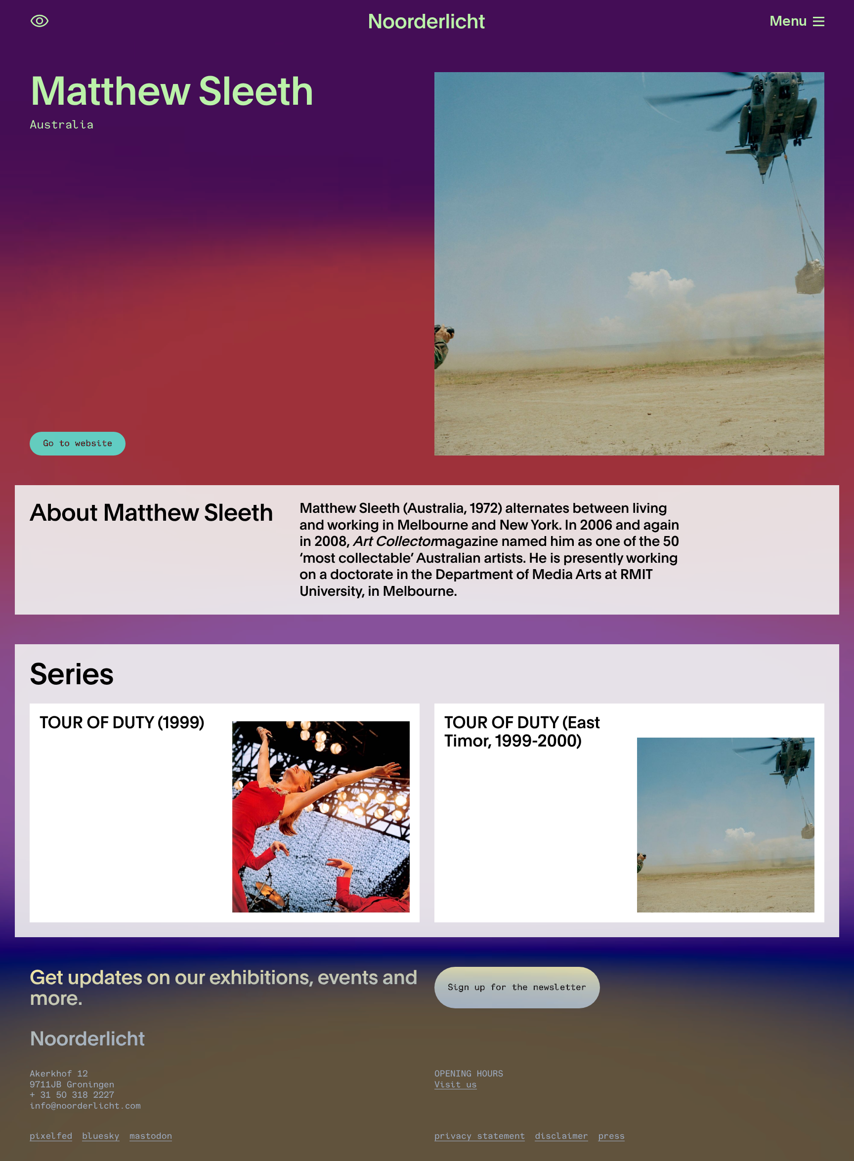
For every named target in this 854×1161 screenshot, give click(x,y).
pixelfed (51, 1135)
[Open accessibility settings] (39, 21)
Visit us (455, 1084)
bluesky (101, 1135)
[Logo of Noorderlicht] (427, 21)
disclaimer (561, 1135)
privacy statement (479, 1135)
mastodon (150, 1135)
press (611, 1135)
